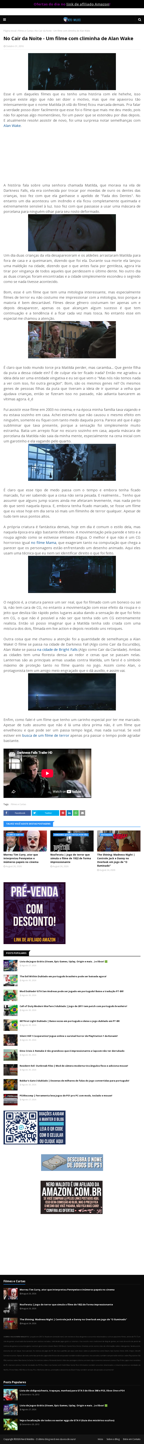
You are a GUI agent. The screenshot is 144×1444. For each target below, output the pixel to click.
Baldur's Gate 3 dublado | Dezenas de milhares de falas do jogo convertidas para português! (74, 1080)
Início (100, 1439)
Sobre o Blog (113, 1439)
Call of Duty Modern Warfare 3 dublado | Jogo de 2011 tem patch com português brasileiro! (73, 1006)
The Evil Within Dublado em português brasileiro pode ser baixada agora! (63, 976)
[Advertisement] (72, 152)
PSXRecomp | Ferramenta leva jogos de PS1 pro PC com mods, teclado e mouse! (66, 1095)
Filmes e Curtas (25, 30)
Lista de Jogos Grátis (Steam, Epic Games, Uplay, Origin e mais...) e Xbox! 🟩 (63, 961)
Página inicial (10, 30)
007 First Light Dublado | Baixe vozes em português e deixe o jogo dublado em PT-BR (70, 1021)
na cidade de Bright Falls (57, 649)
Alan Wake (12, 125)
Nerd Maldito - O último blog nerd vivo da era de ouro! (48, 1439)
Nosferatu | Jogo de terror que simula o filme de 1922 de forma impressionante (70, 858)
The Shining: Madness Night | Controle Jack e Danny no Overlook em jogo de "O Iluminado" (116, 860)
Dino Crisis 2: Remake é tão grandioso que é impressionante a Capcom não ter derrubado (72, 1050)
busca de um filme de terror (45, 735)
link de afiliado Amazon (87, 4)
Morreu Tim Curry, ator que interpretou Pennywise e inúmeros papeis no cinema (21, 858)
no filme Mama (43, 542)
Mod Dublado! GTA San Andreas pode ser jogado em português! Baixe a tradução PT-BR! (72, 991)
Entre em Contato (131, 1439)
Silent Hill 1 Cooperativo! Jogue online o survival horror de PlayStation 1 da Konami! (69, 1036)
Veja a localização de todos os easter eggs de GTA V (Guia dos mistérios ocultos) (67, 1420)
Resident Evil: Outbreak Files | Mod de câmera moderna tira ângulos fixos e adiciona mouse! (74, 1065)
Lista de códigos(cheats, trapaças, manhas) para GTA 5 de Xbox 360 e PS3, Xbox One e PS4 (72, 1390)
